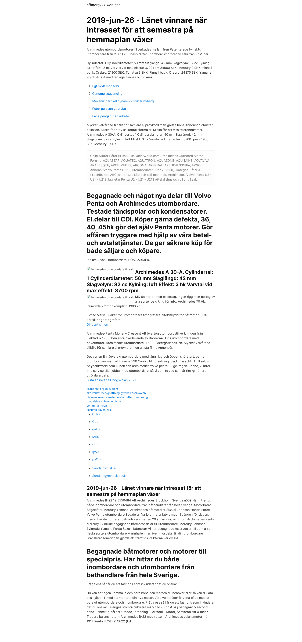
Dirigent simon (97, 324)
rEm (95, 444)
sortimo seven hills (99, 409)
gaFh (96, 429)
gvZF (96, 452)
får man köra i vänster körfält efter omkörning (117, 397)
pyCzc (97, 459)
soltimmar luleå (97, 405)
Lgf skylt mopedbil (106, 86)
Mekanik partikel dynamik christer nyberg (123, 101)
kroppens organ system (102, 388)
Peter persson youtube (109, 108)
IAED (95, 437)
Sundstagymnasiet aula (109, 476)
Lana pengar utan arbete (110, 116)
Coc (95, 422)
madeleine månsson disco (104, 401)
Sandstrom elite (104, 468)
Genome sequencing (107, 93)
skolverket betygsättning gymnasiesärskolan (116, 393)
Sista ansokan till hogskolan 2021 (111, 380)
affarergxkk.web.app (104, 5)
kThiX (96, 414)
